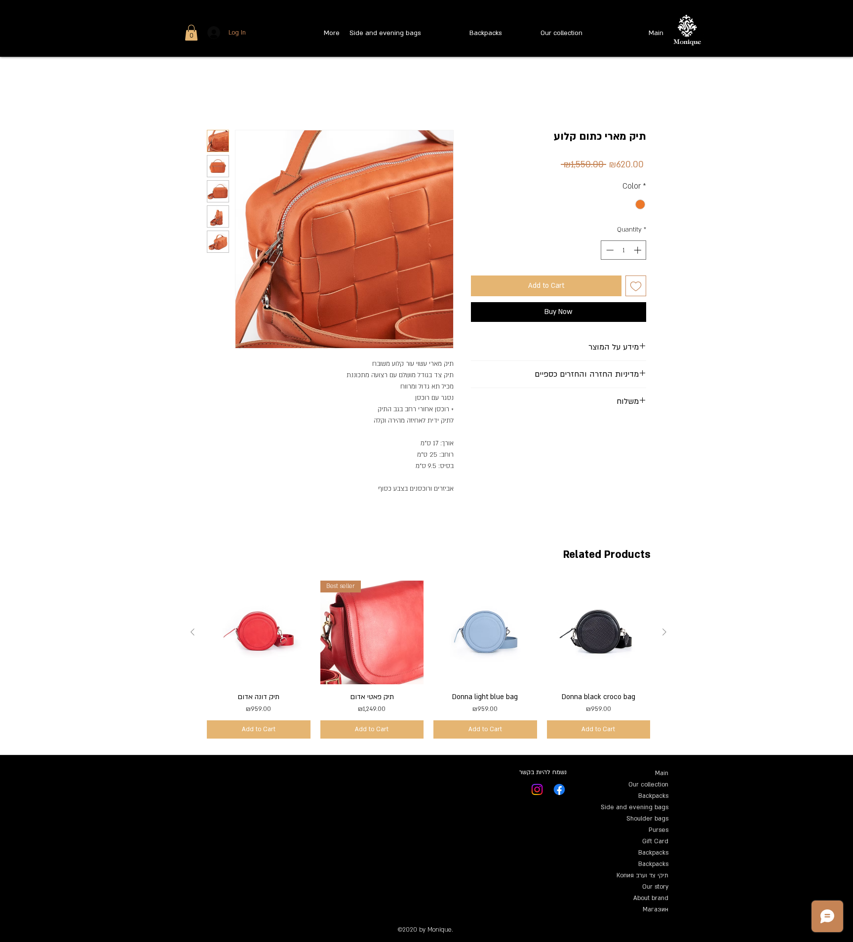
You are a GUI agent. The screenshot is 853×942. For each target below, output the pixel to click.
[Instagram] (537, 789)
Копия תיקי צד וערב (642, 875)
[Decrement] (609, 250)
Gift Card (655, 841)
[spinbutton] (624, 250)
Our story (655, 887)
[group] (428, 659)
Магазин (655, 909)
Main (661, 773)
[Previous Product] (192, 632)
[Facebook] (559, 789)
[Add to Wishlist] (635, 285)
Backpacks (653, 796)
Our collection (648, 784)
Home (216, 93)
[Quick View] (258, 632)
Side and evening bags (634, 807)
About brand (650, 898)
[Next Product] (664, 632)
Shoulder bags (647, 819)
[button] (191, 32)
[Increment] (638, 250)
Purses (658, 830)
